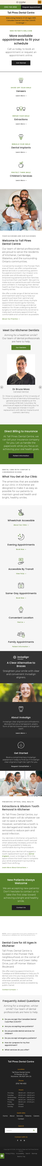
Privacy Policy (10, 1153)
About (12, 1116)
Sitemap (34, 1153)
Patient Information (21, 456)
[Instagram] (21, 1140)
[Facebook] (17, 1140)
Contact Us (21, 907)
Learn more (20, 180)
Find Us (20, 622)
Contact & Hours (9, 990)
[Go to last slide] (1, 387)
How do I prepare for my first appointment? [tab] (17, 1043)
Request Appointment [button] (31, 7)
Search (28, 1153)
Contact (21, 1119)
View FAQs (20, 574)
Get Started (21, 63)
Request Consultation (20, 766)
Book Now (20, 549)
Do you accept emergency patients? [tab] (21, 1038)
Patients (28, 1116)
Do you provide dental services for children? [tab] (20, 1032)
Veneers (21, 91)
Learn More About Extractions (14, 867)
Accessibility (20, 1153)
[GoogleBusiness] (24, 1140)
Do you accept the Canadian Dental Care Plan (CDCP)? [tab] (20, 1020)
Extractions (21, 119)
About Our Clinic (20, 525)
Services (20, 1116)
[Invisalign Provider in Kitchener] (21, 2)
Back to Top (21, 1156)
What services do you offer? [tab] (17, 1050)
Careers (36, 1116)
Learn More (20, 96)
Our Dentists (21, 347)
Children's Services (21, 176)
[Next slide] (40, 387)
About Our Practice (10, 319)
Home (5, 1116)
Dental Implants (21, 147)
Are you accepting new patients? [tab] (19, 1026)
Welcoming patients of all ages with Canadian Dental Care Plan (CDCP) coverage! (21, 20)
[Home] (21, 13)
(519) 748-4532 (21, 1084)
